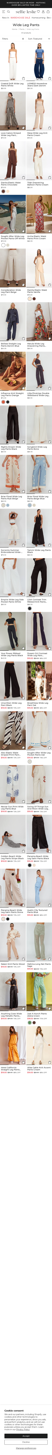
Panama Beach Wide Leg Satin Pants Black (38, 857)
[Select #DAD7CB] (8, 245)
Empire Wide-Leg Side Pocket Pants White (12, 601)
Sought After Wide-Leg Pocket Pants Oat (39, 754)
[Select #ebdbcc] (34, 865)
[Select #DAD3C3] (3, 505)
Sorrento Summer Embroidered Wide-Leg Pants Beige (11, 551)
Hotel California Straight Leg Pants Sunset (10, 1069)
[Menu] (3, 11)
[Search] (8, 11)
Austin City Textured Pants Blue (37, 911)
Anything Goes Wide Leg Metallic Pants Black (11, 1015)
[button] (23, 78)
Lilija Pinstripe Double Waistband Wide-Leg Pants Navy (38, 394)
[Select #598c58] (30, 1023)
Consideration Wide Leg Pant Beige (11, 291)
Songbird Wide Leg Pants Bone (37, 448)
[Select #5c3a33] (34, 1023)
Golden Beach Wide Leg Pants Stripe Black (12, 857)
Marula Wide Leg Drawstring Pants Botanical (36, 345)
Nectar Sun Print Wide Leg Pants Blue (12, 808)
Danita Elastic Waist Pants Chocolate (11, 184)
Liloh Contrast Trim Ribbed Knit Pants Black (36, 601)
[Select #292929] (8, 402)
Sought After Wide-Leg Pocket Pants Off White (13, 237)
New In (5, 17)
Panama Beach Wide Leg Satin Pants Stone (12, 911)
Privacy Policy (23, 1429)
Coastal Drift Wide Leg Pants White (12, 85)
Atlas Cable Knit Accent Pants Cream (39, 1069)
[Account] (43, 11)
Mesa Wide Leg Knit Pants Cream (37, 134)
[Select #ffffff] (3, 245)
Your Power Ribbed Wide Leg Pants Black (12, 654)
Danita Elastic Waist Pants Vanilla (37, 291)
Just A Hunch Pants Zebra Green (37, 1015)
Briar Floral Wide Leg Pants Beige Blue (37, 498)
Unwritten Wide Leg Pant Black (11, 704)
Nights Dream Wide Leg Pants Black (11, 448)
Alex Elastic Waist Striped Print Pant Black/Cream (10, 754)
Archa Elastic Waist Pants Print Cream (36, 237)
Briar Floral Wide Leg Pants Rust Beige (11, 498)
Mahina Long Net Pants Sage (39, 965)
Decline (26, 1442)
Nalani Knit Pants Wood (13, 964)
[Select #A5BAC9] (8, 505)
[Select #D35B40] (3, 402)
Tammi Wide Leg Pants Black (39, 551)
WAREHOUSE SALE (20, 17)
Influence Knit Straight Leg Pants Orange (12, 394)
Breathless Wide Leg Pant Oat (37, 704)
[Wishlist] (38, 11)
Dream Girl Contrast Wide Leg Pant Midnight (37, 654)
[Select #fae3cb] (8, 191)
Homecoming (38, 17)
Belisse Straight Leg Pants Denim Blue (11, 345)
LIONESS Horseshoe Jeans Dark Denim (37, 85)
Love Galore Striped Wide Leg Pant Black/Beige (11, 134)
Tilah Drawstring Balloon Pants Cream (37, 184)
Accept (26, 1436)
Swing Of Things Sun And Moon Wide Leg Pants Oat (37, 808)
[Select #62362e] (3, 191)
